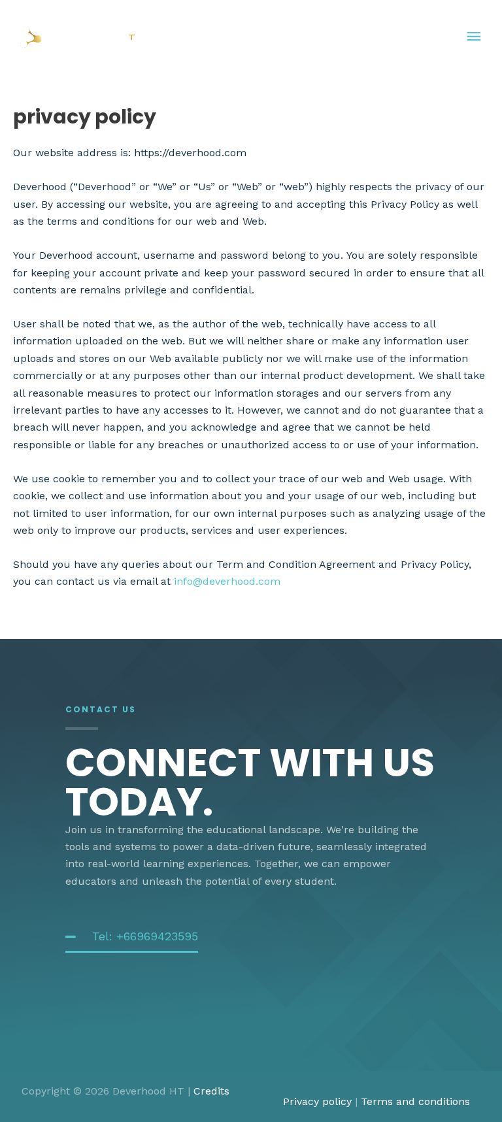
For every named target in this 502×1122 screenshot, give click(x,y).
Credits (211, 1091)
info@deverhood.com (227, 581)
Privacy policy (317, 1101)
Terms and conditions (415, 1101)
